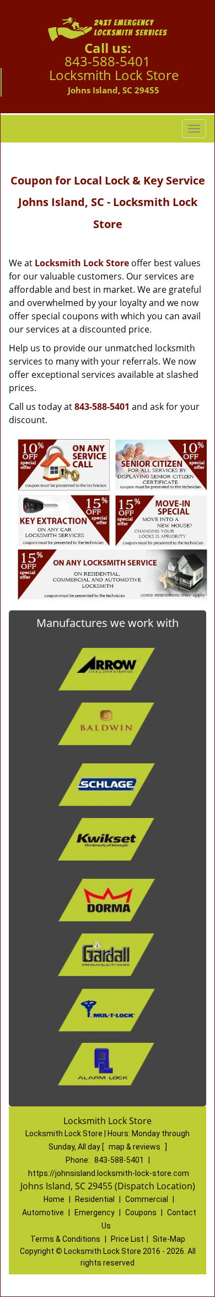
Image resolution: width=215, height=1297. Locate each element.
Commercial (146, 1199)
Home (54, 1199)
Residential (95, 1199)
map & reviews (135, 1146)
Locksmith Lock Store (82, 263)
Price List (127, 1239)
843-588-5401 (107, 61)
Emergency (94, 1212)
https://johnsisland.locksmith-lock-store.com (108, 1173)
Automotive (43, 1212)
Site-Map (169, 1239)
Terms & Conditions (65, 1239)
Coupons (141, 1212)
